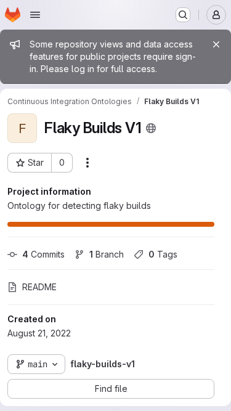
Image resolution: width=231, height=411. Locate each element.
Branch (106, 254)
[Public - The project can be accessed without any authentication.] (151, 128)
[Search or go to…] (183, 14)
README (39, 287)
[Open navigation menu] (35, 15)
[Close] (216, 44)
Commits (43, 254)
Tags (162, 254)
